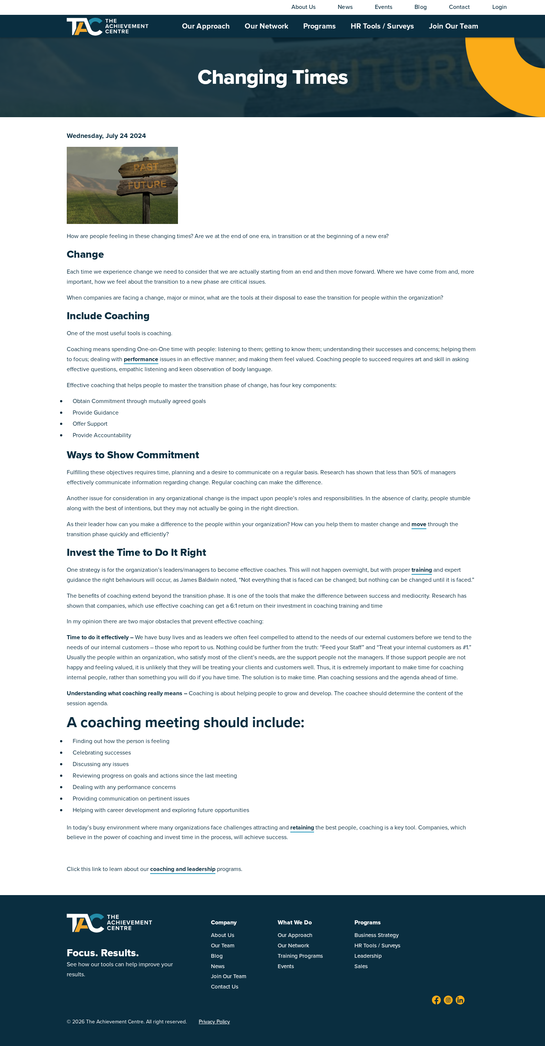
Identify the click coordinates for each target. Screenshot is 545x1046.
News (345, 7)
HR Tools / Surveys (382, 26)
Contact (459, 7)
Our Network (266, 26)
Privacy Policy (214, 1022)
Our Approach (206, 26)
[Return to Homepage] (109, 930)
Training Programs (300, 956)
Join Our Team (453, 26)
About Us (303, 7)
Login (499, 7)
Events (384, 7)
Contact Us (224, 987)
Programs (319, 26)
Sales (361, 966)
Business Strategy (376, 935)
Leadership (368, 956)
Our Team (222, 945)
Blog (420, 7)
